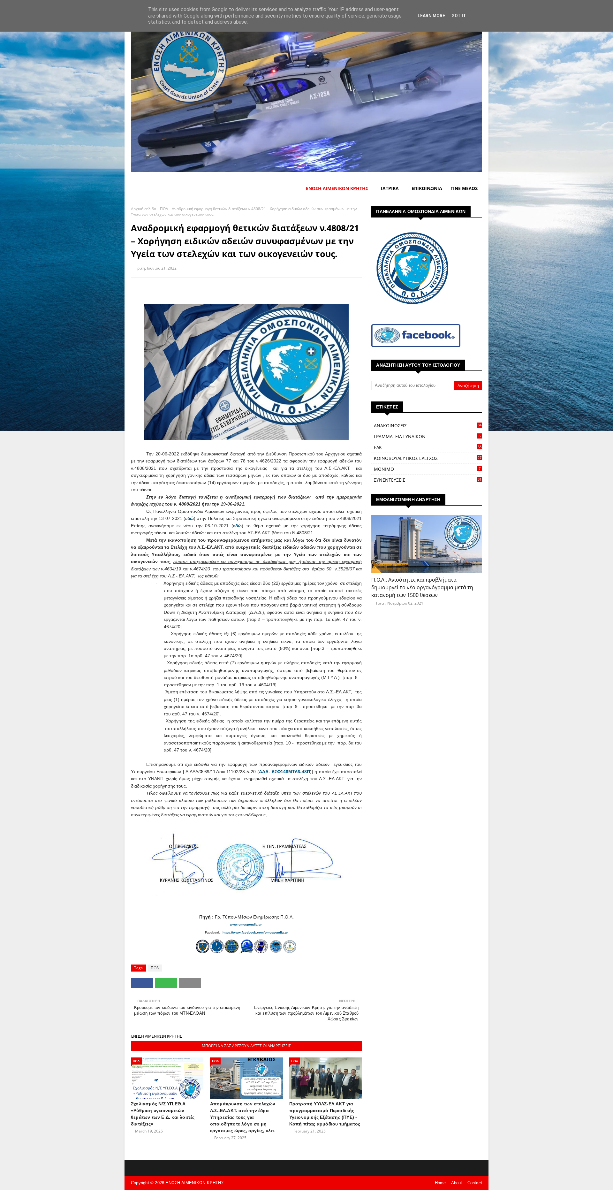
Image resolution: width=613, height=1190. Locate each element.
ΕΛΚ (427, 447)
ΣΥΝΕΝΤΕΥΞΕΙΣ (427, 480)
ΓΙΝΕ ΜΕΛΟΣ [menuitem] (464, 188)
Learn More (431, 15)
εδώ (189, 518)
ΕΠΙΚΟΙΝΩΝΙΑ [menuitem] (427, 188)
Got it (458, 15)
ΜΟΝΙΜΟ (427, 469)
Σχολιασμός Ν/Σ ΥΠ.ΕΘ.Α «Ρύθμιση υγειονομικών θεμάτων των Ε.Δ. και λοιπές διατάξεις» (162, 1113)
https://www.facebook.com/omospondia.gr (255, 932)
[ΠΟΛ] (426, 544)
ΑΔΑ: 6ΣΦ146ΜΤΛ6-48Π (284, 771)
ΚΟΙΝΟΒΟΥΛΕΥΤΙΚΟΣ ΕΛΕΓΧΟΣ (427, 458)
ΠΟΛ (164, 208)
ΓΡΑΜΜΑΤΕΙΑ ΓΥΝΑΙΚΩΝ (427, 436)
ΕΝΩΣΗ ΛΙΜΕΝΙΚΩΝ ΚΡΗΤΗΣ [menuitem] (337, 188)
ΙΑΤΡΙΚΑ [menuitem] (390, 188)
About (456, 1182)
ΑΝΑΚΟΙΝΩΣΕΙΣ (427, 426)
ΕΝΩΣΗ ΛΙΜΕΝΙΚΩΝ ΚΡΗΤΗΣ (194, 1182)
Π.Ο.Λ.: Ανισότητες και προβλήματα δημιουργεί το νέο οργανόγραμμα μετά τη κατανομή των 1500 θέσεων (422, 587)
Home (440, 1182)
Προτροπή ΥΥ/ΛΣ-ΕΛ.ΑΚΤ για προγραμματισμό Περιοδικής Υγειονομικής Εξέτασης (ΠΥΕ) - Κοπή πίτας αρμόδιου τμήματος (324, 1113)
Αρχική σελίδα (143, 208)
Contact (474, 1182)
